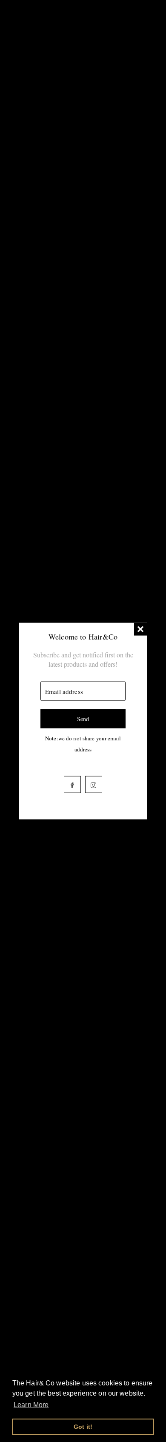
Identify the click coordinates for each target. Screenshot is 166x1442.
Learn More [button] (31, 1404)
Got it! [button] (83, 1426)
